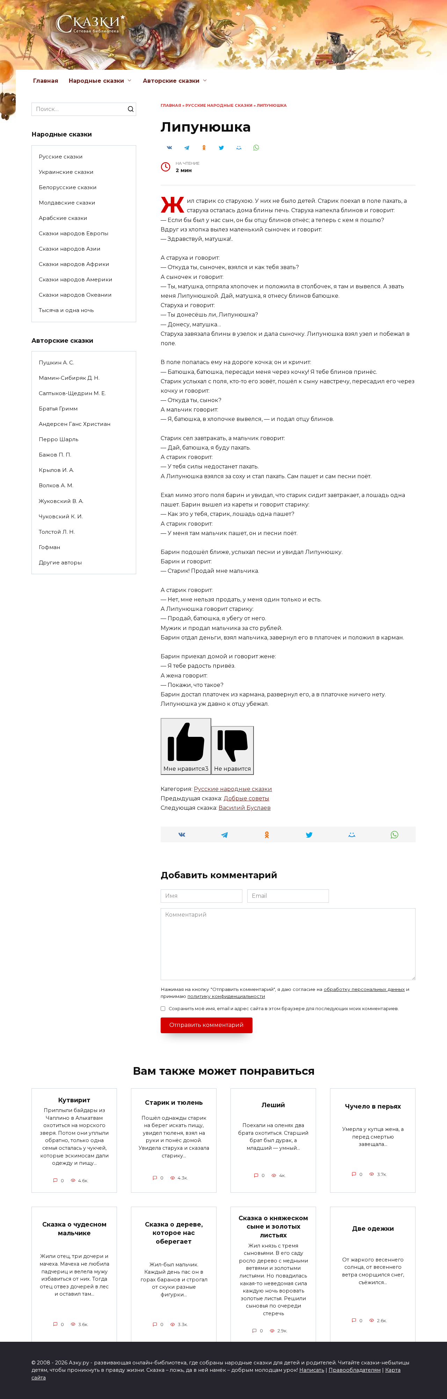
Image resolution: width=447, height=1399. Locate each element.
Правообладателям (355, 1370)
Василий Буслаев (245, 808)
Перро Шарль (58, 439)
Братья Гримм (58, 408)
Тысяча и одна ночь (66, 310)
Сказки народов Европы (73, 233)
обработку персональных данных (364, 989)
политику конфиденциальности (226, 996)
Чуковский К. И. (61, 516)
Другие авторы (60, 562)
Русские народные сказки (218, 105)
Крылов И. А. (56, 470)
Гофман (49, 547)
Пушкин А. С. (56, 362)
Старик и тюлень (174, 1102)
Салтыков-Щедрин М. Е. (72, 393)
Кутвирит (74, 1099)
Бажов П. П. (55, 454)
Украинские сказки (66, 172)
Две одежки (373, 1228)
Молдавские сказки (67, 202)
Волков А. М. (56, 485)
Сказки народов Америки (75, 279)
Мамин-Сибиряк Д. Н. (69, 378)
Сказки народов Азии (70, 248)
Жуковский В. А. (61, 501)
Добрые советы (246, 798)
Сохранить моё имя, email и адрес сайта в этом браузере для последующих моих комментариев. (284, 1008)
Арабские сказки (63, 218)
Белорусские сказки (68, 187)
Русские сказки (61, 156)
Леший (273, 1105)
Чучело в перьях (373, 1106)
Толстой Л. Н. (57, 531)
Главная (45, 80)
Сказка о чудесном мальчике (74, 1229)
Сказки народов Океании (75, 294)
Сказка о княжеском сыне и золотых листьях (273, 1226)
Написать (311, 1370)
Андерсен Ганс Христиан (74, 424)
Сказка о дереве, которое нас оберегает (174, 1233)
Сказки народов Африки (74, 264)
